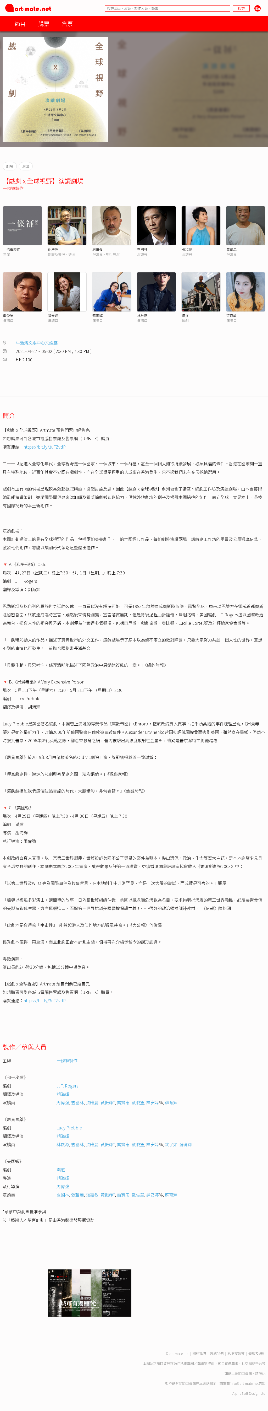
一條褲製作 (13, 188)
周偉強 (97, 249)
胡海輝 (53, 249)
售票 (67, 23)
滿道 (185, 315)
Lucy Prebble (69, 1127)
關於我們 (199, 1353)
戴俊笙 (8, 315)
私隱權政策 (235, 1353)
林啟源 (142, 315)
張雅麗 (187, 249)
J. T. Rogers (68, 1086)
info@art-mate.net (244, 1383)
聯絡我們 (217, 1353)
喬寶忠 (231, 249)
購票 (43, 23)
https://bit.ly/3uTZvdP (45, 447)
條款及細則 (256, 1353)
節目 (20, 23)
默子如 (171, 1144)
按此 (262, 1373)
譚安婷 (53, 315)
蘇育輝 (97, 315)
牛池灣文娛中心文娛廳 (37, 343)
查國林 (142, 249)
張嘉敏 (231, 315)
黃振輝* (107, 1102)
